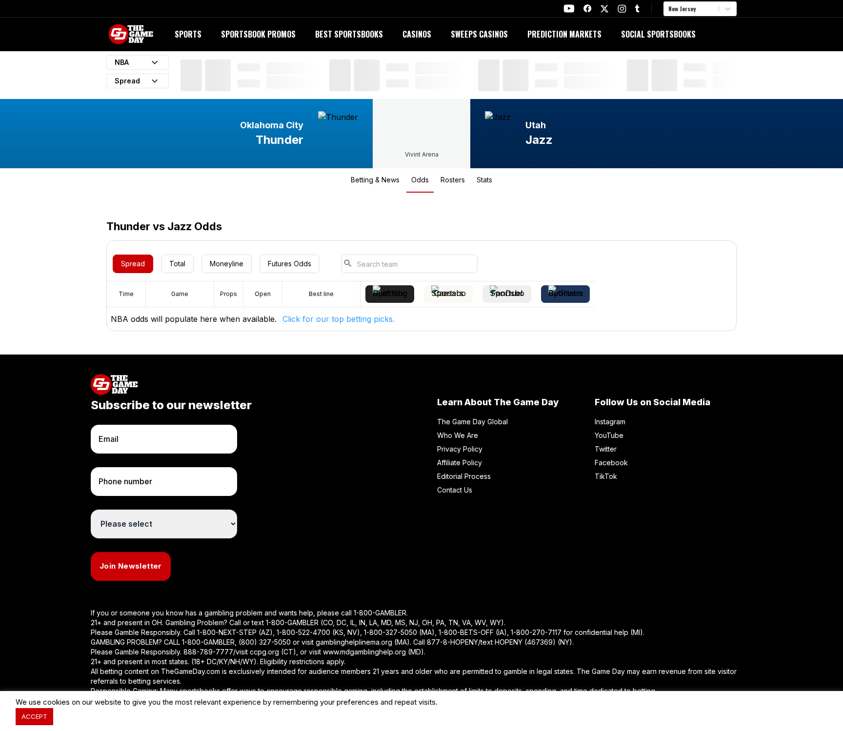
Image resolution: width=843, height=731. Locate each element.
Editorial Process (464, 476)
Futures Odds (289, 263)
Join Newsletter (131, 566)
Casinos (416, 34)
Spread (133, 263)
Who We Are (457, 435)
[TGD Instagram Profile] (622, 8)
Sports (188, 34)
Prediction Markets (564, 34)
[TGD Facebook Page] (587, 8)
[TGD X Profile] (604, 9)
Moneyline (226, 263)
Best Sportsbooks (349, 34)
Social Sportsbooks (658, 34)
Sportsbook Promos (258, 34)
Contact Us (454, 490)
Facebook (611, 462)
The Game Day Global (472, 421)
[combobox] (669, 9)
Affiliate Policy (459, 462)
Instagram (610, 421)
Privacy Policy (459, 449)
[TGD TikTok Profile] (637, 8)
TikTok (606, 476)
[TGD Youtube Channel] (569, 8)
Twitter (606, 449)
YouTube (609, 435)
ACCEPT (34, 716)
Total (177, 263)
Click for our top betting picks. (338, 319)
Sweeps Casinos (479, 34)
